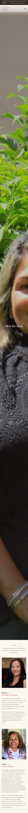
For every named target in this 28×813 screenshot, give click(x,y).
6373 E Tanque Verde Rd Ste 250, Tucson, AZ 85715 (15, 1)
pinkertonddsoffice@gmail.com (19, 3)
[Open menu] (25, 8)
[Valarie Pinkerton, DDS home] (5, 8)
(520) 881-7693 (5, 3)
